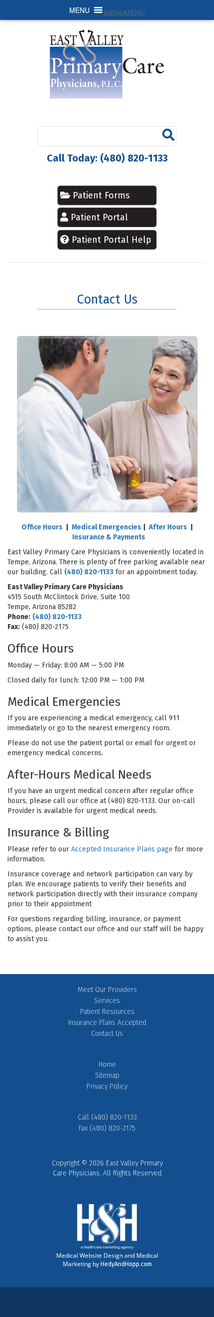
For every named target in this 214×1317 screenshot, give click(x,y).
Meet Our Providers (107, 990)
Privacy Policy (107, 1086)
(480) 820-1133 (88, 572)
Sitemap (107, 1075)
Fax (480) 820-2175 (107, 1128)
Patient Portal (99, 217)
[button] (124, 13)
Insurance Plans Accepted (107, 1022)
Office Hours (42, 527)
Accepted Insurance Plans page (122, 849)
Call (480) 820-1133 (107, 1117)
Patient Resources (107, 1011)
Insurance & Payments (108, 537)
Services (107, 1000)
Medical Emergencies (106, 527)
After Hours (168, 527)
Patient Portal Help (111, 239)
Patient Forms (100, 195)
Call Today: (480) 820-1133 (107, 158)
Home (107, 1064)
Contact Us (107, 1033)
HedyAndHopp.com (126, 1264)
